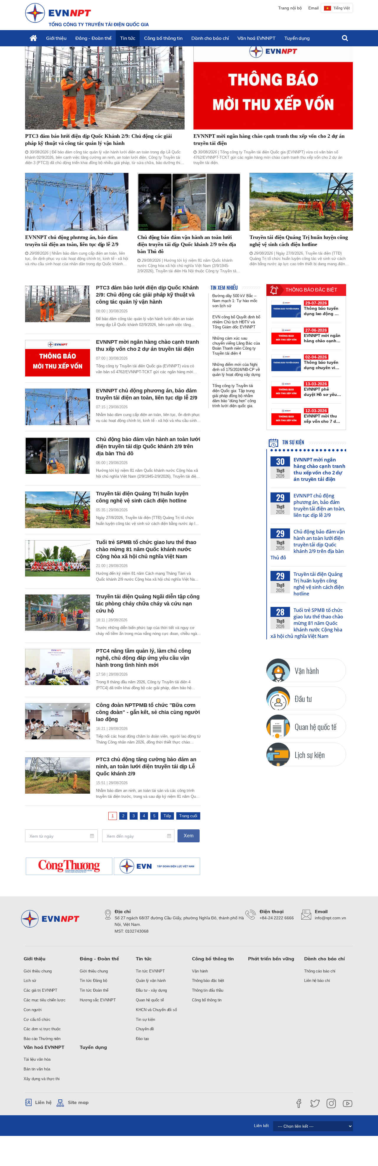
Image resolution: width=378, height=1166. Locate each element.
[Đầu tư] (278, 698)
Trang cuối (188, 816)
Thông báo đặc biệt (208, 980)
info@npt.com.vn (330, 918)
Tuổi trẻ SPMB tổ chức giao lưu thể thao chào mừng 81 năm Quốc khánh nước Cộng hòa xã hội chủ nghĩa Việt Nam (307, 623)
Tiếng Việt (341, 8)
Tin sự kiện (292, 442)
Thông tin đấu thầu (207, 990)
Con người (33, 1010)
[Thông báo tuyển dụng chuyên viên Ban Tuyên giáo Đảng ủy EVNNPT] (286, 363)
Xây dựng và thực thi (42, 1079)
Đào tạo (142, 1038)
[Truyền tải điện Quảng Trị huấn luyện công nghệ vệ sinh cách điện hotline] (301, 202)
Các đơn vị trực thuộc (42, 1029)
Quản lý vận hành (150, 980)
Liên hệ (43, 1102)
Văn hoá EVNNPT (256, 38)
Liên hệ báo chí (317, 980)
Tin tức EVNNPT (150, 971)
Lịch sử (30, 980)
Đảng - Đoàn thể (93, 38)
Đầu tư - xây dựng (151, 990)
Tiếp (167, 816)
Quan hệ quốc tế (150, 1000)
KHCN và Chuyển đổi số (156, 1010)
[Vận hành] (278, 670)
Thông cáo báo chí (319, 971)
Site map (78, 1102)
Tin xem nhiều (224, 287)
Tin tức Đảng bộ (93, 980)
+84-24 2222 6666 (277, 918)
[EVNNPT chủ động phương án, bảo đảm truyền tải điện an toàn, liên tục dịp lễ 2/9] (76, 202)
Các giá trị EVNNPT (40, 990)
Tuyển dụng (297, 38)
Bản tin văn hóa (37, 1069)
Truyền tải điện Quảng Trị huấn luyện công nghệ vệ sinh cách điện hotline (319, 584)
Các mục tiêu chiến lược (45, 1000)
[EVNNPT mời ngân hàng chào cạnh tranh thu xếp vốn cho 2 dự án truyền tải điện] (273, 85)
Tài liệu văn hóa (37, 1059)
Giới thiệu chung (37, 971)
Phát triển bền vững (271, 959)
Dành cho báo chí (210, 38)
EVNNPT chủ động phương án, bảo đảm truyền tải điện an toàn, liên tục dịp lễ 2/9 (319, 505)
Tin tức (127, 38)
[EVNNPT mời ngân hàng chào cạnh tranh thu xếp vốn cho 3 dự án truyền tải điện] (286, 336)
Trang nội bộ (290, 8)
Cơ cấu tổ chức (37, 1019)
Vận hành (200, 971)
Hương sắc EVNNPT (97, 1000)
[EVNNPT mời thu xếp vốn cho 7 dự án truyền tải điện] (286, 416)
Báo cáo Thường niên (42, 1038)
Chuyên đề (145, 1029)
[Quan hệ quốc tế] (278, 726)
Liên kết (261, 1125)
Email (313, 8)
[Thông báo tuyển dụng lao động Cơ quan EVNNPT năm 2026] (286, 309)
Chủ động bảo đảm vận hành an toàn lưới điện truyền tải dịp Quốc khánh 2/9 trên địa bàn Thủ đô (308, 544)
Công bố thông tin (163, 38)
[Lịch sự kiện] (278, 754)
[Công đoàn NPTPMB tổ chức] (57, 721)
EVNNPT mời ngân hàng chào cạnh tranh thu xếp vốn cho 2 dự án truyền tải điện (320, 469)
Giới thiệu (56, 38)
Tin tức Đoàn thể (94, 990)
